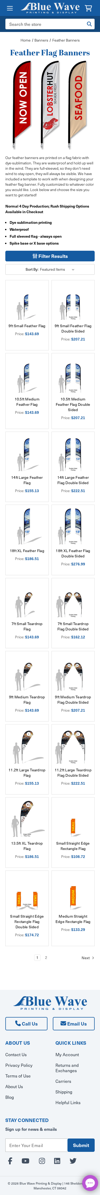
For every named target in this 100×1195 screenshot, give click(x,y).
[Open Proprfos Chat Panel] (90, 1183)
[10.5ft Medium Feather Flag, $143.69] (27, 375)
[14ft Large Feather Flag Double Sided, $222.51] (73, 453)
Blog (9, 1097)
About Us (14, 1086)
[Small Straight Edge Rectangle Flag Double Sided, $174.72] (27, 892)
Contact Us (16, 1054)
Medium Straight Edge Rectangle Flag (73, 919)
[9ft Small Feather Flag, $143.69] (27, 302)
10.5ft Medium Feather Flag (27, 401)
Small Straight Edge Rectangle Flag (73, 846)
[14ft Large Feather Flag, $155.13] (27, 453)
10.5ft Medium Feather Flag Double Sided (73, 404)
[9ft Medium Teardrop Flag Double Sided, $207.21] (73, 673)
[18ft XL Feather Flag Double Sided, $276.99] (73, 526)
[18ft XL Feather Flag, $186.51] (27, 526)
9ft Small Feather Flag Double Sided (73, 328)
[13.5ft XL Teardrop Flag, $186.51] (27, 819)
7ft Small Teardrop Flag (27, 626)
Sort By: (32, 269)
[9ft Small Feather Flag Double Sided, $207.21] (73, 302)
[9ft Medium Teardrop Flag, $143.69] (27, 673)
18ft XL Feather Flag (27, 550)
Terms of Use (18, 1075)
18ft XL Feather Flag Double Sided (73, 553)
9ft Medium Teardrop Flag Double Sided (73, 699)
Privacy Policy (19, 1065)
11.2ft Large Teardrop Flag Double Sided (73, 772)
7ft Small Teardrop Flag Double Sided (73, 626)
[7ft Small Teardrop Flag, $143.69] (27, 600)
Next (86, 958)
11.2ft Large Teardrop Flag (27, 772)
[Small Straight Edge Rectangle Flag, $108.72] (73, 819)
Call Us (29, 1023)
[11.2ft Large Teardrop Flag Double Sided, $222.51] (73, 746)
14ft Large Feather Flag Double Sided (73, 480)
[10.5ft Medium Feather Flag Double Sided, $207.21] (73, 375)
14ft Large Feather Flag (27, 480)
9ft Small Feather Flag (27, 326)
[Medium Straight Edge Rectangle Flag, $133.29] (73, 892)
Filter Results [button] (52, 256)
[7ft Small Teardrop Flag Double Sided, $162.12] (73, 600)
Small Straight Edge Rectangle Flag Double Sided (27, 922)
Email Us (76, 1023)
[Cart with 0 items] (88, 7)
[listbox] (58, 269)
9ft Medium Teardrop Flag (27, 699)
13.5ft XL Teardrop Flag (27, 846)
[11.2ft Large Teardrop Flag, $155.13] (27, 746)
